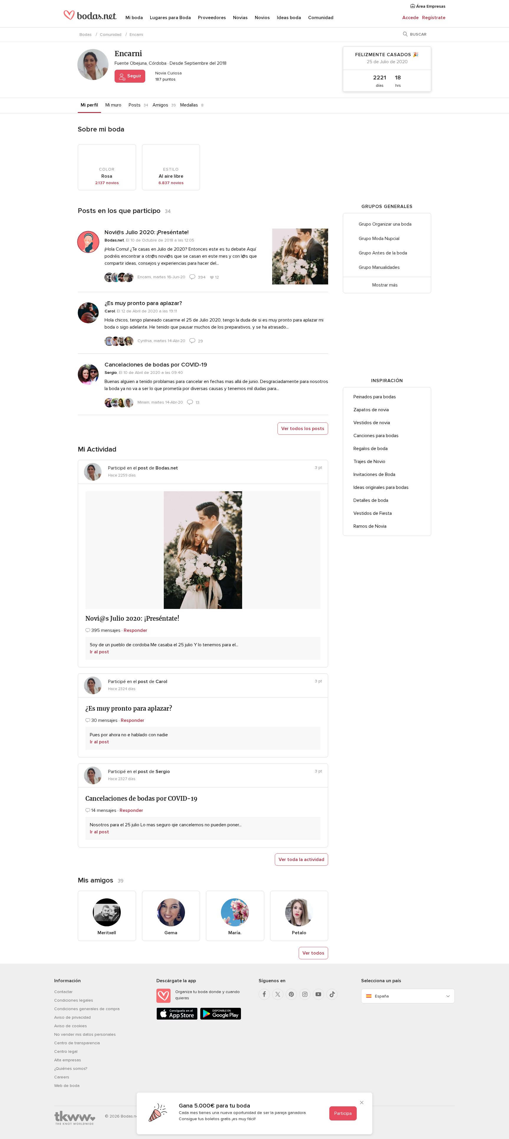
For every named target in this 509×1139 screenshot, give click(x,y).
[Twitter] (277, 994)
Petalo (299, 933)
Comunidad (320, 18)
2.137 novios (107, 182)
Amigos (160, 105)
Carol (110, 311)
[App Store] (177, 1018)
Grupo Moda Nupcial (379, 239)
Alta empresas (67, 1060)
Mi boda (134, 18)
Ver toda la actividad (301, 859)
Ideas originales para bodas (381, 487)
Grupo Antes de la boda (383, 253)
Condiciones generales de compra (87, 1008)
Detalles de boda (370, 500)
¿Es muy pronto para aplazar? (143, 303)
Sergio (111, 372)
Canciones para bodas (376, 436)
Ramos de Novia (369, 526)
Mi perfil (89, 105)
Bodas (86, 34)
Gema (170, 933)
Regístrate (433, 18)
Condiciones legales (73, 1000)
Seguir (133, 76)
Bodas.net (114, 240)
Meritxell (106, 933)
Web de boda (67, 1085)
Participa (343, 1113)
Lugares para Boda (170, 18)
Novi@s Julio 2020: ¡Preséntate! (147, 232)
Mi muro (113, 105)
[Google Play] (220, 1018)
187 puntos (165, 79)
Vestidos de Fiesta (372, 513)
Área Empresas (430, 6)
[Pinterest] (291, 994)
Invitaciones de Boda (374, 474)
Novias (240, 18)
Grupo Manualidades (379, 267)
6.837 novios (171, 182)
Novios (262, 18)
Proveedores (212, 18)
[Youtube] (318, 994)
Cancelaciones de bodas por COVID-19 (156, 364)
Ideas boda (289, 18)
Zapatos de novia (371, 410)
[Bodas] (90, 17)
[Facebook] (264, 994)
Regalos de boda (370, 449)
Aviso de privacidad (72, 1017)
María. (235, 933)
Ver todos (313, 953)
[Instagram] (304, 994)
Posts (135, 105)
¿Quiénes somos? (70, 1068)
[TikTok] (332, 994)
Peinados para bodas (374, 397)
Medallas (189, 105)
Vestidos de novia (371, 423)
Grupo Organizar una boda (385, 224)
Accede (410, 18)
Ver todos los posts (302, 429)
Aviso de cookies (70, 1025)
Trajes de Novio (369, 461)
